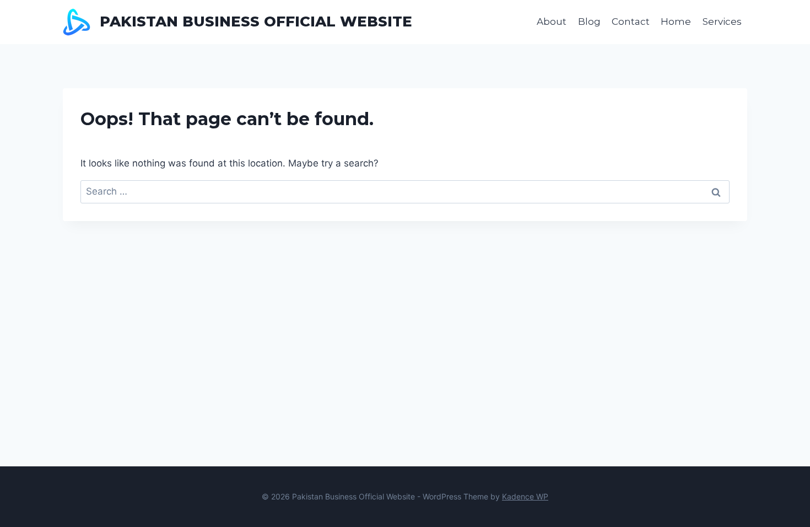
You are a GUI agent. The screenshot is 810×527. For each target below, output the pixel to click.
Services (722, 21)
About (551, 21)
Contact (631, 21)
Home (676, 21)
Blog (589, 21)
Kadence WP (525, 496)
